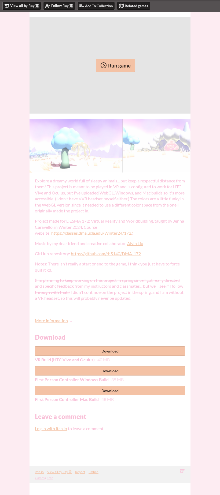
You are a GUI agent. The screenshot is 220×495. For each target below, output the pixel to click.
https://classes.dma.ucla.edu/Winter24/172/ (91, 232)
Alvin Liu (135, 243)
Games (40, 478)
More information (51, 320)
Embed (93, 472)
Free (50, 478)
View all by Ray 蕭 (59, 472)
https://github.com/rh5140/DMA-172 (106, 253)
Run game (119, 65)
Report (80, 472)
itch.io (39, 472)
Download (110, 351)
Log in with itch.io (51, 428)
